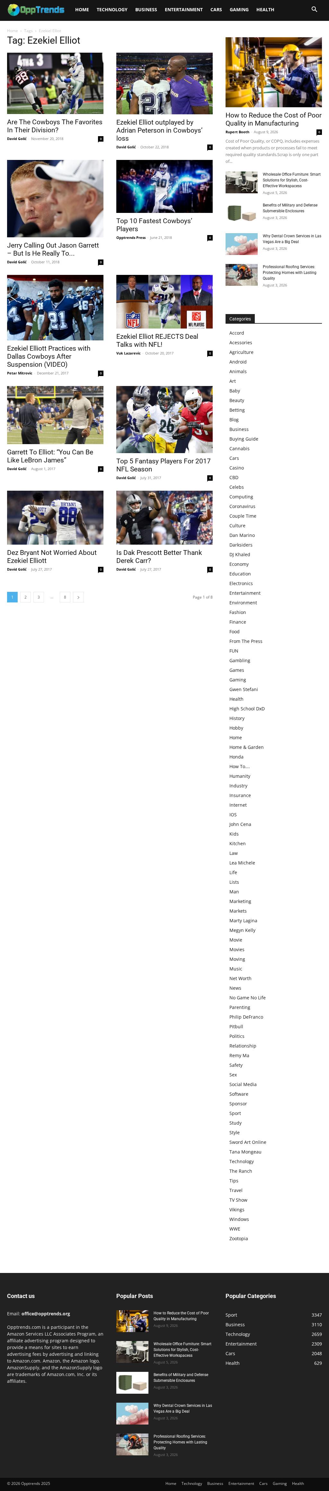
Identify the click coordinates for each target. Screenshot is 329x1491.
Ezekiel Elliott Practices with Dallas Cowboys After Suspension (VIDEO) (49, 356)
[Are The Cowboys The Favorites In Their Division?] (55, 83)
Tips (233, 1181)
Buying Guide (243, 439)
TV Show (238, 1200)
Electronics (241, 583)
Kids (234, 834)
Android (238, 362)
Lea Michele (242, 863)
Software (238, 1094)
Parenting (239, 1007)
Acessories (240, 342)
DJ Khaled (239, 554)
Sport (235, 1113)
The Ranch (240, 1171)
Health (265, 9)
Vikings (237, 1209)
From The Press (245, 641)
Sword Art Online (247, 1142)
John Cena (240, 824)
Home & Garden (246, 747)
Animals (238, 371)
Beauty (236, 400)
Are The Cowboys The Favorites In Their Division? (54, 126)
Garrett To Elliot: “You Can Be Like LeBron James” (50, 456)
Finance (237, 622)
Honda (236, 757)
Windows (239, 1219)
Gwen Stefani (243, 689)
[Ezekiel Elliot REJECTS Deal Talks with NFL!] (164, 302)
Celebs (236, 487)
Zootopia (238, 1238)
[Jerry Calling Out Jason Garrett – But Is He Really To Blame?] (55, 198)
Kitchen (237, 843)
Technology (112, 9)
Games (236, 670)
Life (233, 872)
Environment (243, 603)
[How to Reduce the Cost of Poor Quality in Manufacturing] (274, 72)
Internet (238, 805)
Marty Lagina (243, 920)
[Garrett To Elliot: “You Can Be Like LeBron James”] (55, 415)
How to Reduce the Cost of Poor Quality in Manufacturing (274, 119)
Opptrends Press (131, 237)
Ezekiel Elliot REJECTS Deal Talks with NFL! (157, 340)
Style (234, 1132)
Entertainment (184, 9)
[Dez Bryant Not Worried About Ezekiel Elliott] (55, 518)
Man (234, 892)
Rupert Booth (237, 131)
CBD (233, 477)
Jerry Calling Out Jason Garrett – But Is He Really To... (53, 249)
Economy (239, 564)
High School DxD (247, 709)
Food (234, 631)
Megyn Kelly (242, 930)
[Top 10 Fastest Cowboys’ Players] (164, 186)
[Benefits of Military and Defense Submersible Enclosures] (242, 213)
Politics (237, 1036)
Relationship (242, 1046)
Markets (238, 911)
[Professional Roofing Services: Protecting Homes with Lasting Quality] (242, 275)
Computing (241, 497)
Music (235, 969)
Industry (238, 786)
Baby (234, 391)
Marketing (240, 901)
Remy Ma (239, 1055)
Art (232, 381)
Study (235, 1123)
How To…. (239, 766)
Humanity (239, 776)
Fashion (237, 612)
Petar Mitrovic (19, 373)
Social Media (243, 1084)
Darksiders (241, 545)
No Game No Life (247, 998)
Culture (237, 525)
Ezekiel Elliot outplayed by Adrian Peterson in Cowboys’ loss (159, 130)
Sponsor (238, 1104)
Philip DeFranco (246, 1017)
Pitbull (236, 1026)
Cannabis (239, 448)
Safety (236, 1065)
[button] (314, 10)
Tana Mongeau (245, 1152)
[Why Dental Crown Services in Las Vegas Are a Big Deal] (242, 244)
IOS (233, 814)
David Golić (17, 138)
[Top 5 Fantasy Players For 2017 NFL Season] (164, 419)
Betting (237, 410)
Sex (233, 1075)
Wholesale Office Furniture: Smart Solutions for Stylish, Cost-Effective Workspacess (292, 180)
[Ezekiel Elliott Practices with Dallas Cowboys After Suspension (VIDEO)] (55, 308)
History (237, 718)
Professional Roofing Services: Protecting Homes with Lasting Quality (289, 273)
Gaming (239, 9)
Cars (216, 9)
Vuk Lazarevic (128, 353)
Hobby (236, 728)
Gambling (239, 660)
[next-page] (78, 597)
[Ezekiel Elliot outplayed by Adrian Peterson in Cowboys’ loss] (164, 83)
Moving (237, 959)
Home (82, 9)
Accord (236, 333)
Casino (236, 468)
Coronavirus (242, 506)
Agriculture (241, 352)
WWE (234, 1229)
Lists (234, 882)
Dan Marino (242, 535)
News (235, 988)
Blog (234, 420)
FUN (233, 651)
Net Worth (240, 978)
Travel (236, 1190)
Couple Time (242, 516)
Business (146, 9)
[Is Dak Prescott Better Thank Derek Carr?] (164, 518)
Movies (237, 949)
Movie (235, 940)
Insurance (240, 795)
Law (233, 853)
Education (240, 574)
